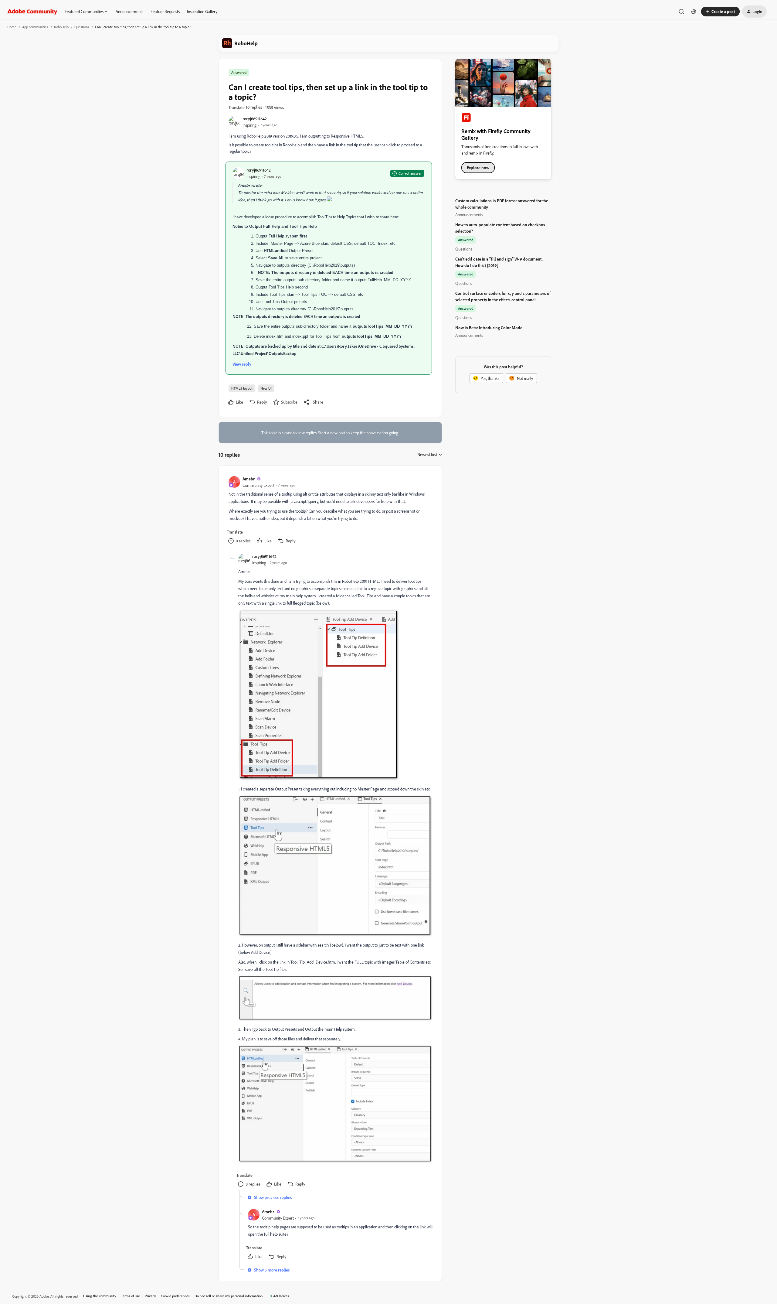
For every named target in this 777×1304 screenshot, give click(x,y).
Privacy (150, 1296)
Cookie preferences (175, 1296)
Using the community (99, 1296)
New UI (266, 388)
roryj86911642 (255, 118)
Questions (81, 27)
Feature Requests (165, 11)
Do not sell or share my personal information (229, 1296)
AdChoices (281, 1296)
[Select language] (694, 11)
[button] (720, 11)
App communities (35, 27)
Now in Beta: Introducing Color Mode (488, 327)
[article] (330, 511)
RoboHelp (61, 27)
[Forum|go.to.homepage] (32, 11)
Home (11, 27)
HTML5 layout (242, 388)
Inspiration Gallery (202, 11)
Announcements (129, 11)
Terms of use (130, 1296)
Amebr (249, 478)
